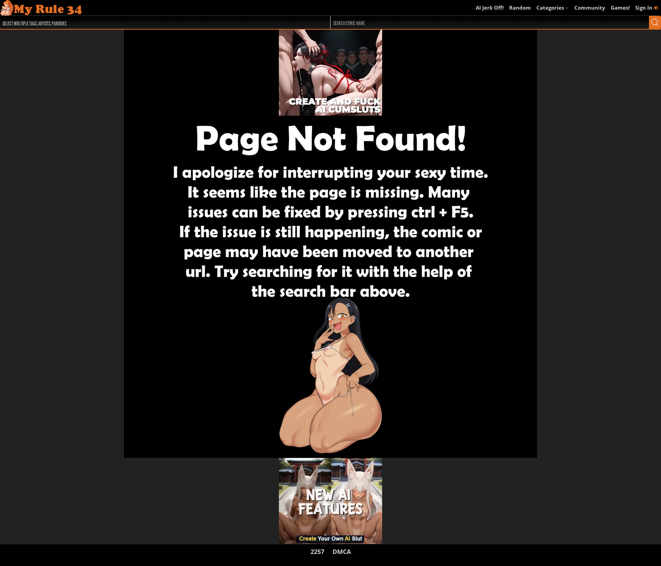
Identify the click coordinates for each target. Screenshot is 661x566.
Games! (620, 7)
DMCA (342, 551)
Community (589, 7)
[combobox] (148, 22)
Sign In (644, 7)
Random (520, 7)
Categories (550, 7)
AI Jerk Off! (490, 7)
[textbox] (150, 22)
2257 (317, 551)
